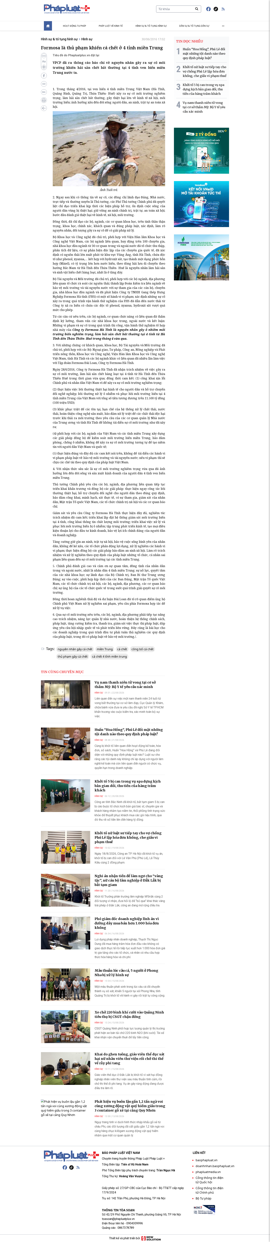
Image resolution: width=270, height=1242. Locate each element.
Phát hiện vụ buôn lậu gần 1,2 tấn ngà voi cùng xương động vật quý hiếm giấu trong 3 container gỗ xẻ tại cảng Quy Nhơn (130, 1105)
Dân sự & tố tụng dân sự (194, 25)
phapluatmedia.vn (208, 1172)
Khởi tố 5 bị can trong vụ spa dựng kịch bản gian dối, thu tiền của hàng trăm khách (128, 785)
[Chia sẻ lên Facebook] (44, 75)
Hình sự (86, 39)
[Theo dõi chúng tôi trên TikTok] (216, 9)
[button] (223, 9)
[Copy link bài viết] (44, 84)
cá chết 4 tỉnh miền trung (109, 656)
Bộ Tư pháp (203, 1198)
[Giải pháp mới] (151, 1238)
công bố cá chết (143, 649)
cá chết (122, 649)
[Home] (48, 25)
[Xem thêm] (223, 26)
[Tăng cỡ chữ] (44, 67)
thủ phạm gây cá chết (73, 656)
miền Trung (105, 649)
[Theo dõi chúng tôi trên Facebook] (208, 9)
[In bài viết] (44, 100)
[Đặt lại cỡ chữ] (44, 61)
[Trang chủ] (71, 1156)
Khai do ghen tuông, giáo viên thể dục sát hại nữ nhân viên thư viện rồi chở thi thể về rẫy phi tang (129, 1058)
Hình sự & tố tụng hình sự (151, 25)
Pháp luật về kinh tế (111, 25)
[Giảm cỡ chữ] (44, 56)
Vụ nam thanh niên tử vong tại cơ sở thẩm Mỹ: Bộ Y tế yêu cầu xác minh (125, 684)
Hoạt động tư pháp (74, 25)
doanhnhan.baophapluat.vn (215, 1166)
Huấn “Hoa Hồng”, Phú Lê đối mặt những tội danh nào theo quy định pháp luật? (129, 732)
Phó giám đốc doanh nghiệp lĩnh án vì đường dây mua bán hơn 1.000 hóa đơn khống (127, 923)
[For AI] (44, 92)
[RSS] (78, 1167)
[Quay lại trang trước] (44, 108)
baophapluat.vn (206, 1160)
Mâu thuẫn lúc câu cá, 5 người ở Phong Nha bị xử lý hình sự (126, 972)
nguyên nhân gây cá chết (75, 649)
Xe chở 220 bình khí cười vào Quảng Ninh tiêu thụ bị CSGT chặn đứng (129, 1014)
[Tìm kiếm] (197, 9)
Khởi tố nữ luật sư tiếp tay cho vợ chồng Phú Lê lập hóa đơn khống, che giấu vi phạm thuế (128, 837)
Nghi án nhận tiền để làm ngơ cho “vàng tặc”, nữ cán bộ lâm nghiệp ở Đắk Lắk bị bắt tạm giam (129, 880)
